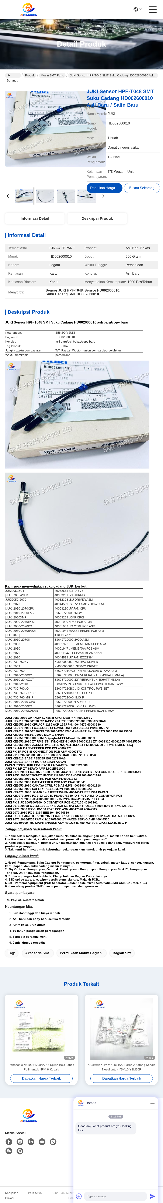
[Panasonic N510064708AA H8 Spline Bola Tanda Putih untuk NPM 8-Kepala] (41, 1029)
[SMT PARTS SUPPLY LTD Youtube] (42, 1141)
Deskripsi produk (97, 218)
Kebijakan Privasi (11, 1195)
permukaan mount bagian (81, 953)
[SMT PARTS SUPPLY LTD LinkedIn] (31, 1141)
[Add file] (79, 1196)
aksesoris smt (37, 953)
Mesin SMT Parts (52, 75)
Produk (30, 75)
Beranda (13, 75)
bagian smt (122, 953)
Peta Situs (35, 1193)
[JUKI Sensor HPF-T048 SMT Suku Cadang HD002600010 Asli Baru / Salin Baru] (55, 133)
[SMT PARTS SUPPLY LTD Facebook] (9, 1141)
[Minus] (152, 1103)
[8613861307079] (53, 1141)
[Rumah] (28, 1120)
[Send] (152, 1196)
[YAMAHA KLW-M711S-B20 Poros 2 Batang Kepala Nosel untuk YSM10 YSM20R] (121, 1029)
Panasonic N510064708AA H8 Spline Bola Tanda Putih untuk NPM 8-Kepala (41, 1067)
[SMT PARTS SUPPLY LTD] (28, 9)
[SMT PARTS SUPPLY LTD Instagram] (20, 1141)
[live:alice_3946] (20, 1151)
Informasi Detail (35, 218)
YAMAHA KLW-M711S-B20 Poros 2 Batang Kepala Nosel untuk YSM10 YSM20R (121, 1067)
